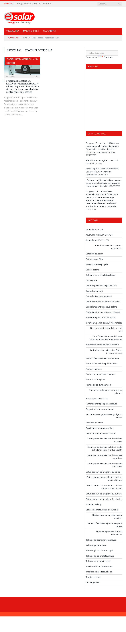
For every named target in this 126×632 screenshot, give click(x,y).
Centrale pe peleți (94, 291)
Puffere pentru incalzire (97, 398)
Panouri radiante (94, 369)
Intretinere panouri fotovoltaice (100, 317)
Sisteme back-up (93, 504)
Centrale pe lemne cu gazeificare (101, 285)
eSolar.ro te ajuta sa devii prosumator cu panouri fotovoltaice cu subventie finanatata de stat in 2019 (103, 183)
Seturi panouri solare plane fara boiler (104, 499)
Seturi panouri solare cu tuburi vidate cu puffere (104, 457)
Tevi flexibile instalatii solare (99, 566)
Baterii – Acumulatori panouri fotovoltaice (108, 247)
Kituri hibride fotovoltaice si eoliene (102, 344)
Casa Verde (91, 280)
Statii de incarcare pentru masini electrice (107, 516)
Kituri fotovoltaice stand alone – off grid (106, 329)
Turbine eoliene (93, 577)
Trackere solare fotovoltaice (99, 571)
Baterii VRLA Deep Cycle (97, 264)
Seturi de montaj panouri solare (101, 433)
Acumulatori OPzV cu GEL (97, 240)
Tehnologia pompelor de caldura (101, 539)
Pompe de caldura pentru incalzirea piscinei (105, 392)
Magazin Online (31, 31)
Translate (108, 57)
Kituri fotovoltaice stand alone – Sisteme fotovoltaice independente (105, 338)
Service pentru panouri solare (100, 428)
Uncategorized (93, 582)
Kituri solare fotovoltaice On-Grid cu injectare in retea (105, 351)
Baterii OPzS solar (94, 253)
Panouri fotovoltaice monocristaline (102, 358)
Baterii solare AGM (94, 259)
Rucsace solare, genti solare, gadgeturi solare (104, 416)
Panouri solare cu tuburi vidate (100, 374)
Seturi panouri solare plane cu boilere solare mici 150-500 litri (104, 487)
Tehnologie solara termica (98, 561)
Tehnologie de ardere (96, 545)
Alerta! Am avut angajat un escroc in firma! (35, 3)
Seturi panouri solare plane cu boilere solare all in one (104, 479)
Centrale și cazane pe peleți (99, 296)
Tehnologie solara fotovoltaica (100, 555)
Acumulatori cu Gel (94, 229)
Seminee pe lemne (94, 422)
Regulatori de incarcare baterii (100, 409)
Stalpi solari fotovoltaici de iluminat (102, 509)
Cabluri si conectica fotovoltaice (100, 275)
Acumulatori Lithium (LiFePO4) (99, 234)
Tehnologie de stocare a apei (99, 550)
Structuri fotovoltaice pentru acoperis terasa (104, 525)
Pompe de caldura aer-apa (98, 384)
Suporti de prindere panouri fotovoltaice (109, 533)
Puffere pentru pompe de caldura (101, 403)
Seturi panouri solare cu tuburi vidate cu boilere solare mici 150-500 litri (104, 448)
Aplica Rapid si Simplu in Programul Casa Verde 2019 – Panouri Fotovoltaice (102, 171)
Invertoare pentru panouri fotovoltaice (104, 322)
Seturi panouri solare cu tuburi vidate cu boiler (104, 440)
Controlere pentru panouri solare (101, 306)
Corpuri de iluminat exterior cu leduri (103, 312)
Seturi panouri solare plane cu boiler (103, 471)
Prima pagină (12, 31)
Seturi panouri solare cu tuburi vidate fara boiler (104, 465)
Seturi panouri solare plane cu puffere (104, 493)
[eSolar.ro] (19, 17)
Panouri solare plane (96, 379)
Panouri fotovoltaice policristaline (101, 363)
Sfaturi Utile (49, 31)
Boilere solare (92, 269)
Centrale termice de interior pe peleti (103, 301)
